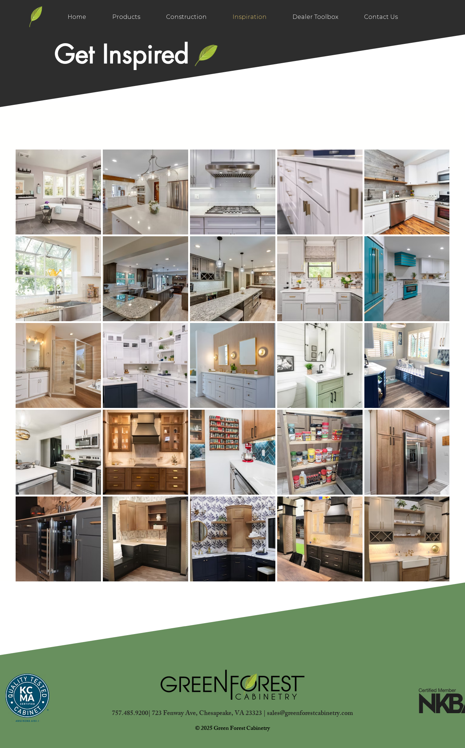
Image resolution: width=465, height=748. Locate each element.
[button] (315, 17)
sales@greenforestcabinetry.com (310, 714)
